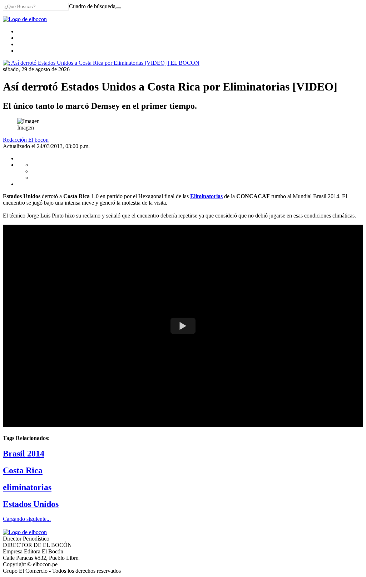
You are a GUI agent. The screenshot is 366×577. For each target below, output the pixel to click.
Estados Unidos (31, 504)
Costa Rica (23, 470)
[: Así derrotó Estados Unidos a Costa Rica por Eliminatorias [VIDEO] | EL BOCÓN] (101, 63)
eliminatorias (27, 487)
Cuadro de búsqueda (92, 6)
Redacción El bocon (26, 140)
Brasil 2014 (23, 453)
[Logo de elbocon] (25, 19)
